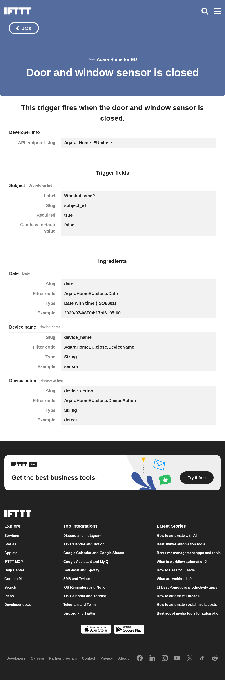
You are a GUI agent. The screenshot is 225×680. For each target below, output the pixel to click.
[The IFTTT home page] (17, 11)
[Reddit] (215, 658)
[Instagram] (165, 658)
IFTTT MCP (13, 562)
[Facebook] (140, 658)
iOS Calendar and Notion (84, 544)
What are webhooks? (174, 579)
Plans (9, 596)
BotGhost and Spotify (81, 570)
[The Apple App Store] (96, 630)
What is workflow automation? (182, 562)
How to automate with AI (177, 536)
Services (11, 536)
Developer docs (17, 604)
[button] (217, 11)
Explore (12, 526)
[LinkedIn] (152, 658)
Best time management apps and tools (189, 553)
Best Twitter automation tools (181, 544)
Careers (37, 658)
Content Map (15, 579)
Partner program (63, 658)
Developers (15, 658)
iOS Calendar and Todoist (84, 596)
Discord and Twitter (79, 613)
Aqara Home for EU (117, 59)
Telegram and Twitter (80, 604)
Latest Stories (171, 526)
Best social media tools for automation (189, 613)
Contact (88, 658)
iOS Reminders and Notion (85, 587)
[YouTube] (177, 658)
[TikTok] (202, 658)
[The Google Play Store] (129, 630)
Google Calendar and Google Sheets (93, 553)
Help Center (14, 570)
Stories (10, 544)
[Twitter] (190, 658)
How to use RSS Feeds (176, 570)
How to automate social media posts (187, 604)
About (123, 658)
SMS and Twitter (76, 579)
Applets (10, 553)
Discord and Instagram (82, 536)
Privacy (106, 658)
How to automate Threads (178, 596)
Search (10, 587)
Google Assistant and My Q (85, 562)
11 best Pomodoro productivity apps (187, 587)
